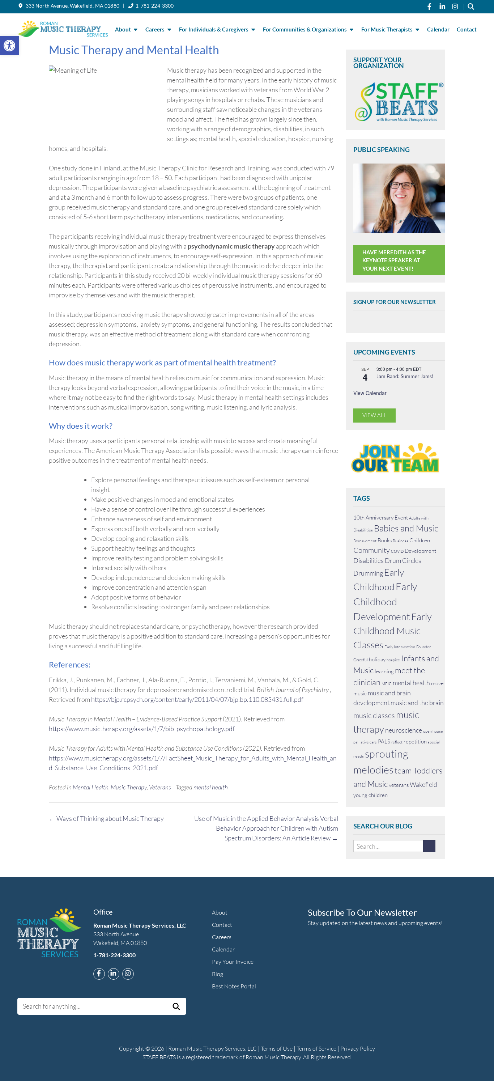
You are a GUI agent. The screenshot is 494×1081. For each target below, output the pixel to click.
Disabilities (368, 560)
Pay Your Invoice (233, 961)
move (437, 683)
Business (400, 540)
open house (433, 731)
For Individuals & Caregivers (213, 29)
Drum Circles (403, 560)
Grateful (360, 659)
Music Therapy (129, 787)
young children (370, 795)
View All (374, 415)
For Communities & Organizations (305, 29)
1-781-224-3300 (155, 6)
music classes (374, 715)
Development (420, 550)
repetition (415, 741)
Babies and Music (406, 528)
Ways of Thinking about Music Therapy (106, 818)
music (360, 693)
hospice (393, 659)
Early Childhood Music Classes (392, 631)
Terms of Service (316, 1048)
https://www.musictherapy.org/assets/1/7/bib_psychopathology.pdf (142, 729)
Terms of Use (277, 1048)
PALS (384, 741)
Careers (155, 29)
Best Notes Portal (234, 986)
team (403, 770)
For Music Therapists (387, 29)
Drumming (368, 573)
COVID (397, 551)
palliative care (365, 742)
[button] (9, 45)
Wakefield (423, 784)
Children (419, 540)
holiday (377, 659)
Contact (467, 29)
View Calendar (370, 393)
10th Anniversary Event (380, 517)
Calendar (438, 29)
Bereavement (364, 540)
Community (371, 550)
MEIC (387, 683)
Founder (423, 646)
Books (385, 540)
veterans (399, 784)
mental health (210, 787)
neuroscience (403, 730)
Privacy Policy (357, 1048)
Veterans (160, 787)
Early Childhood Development (385, 601)
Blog (217, 974)
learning (384, 671)
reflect (397, 742)
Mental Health (90, 787)
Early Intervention (399, 646)
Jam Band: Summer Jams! (405, 376)
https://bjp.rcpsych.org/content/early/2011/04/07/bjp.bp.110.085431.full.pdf (197, 699)
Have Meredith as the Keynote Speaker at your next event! (394, 260)
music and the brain (417, 703)
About (123, 29)
